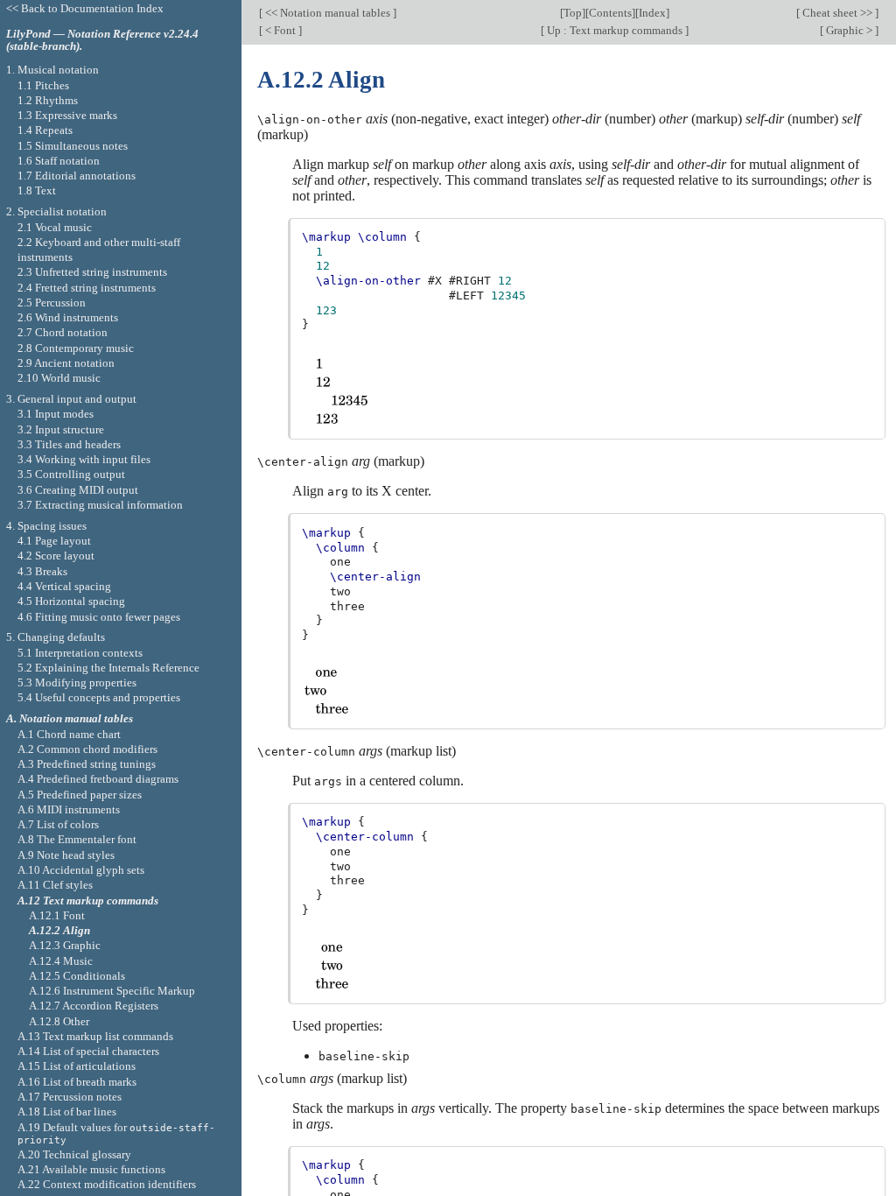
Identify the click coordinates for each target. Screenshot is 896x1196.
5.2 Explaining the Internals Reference (109, 667)
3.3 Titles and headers (69, 444)
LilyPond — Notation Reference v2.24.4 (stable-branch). (102, 40)
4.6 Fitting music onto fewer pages (99, 616)
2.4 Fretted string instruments (87, 287)
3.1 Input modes (56, 413)
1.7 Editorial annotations (77, 175)
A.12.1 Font (57, 915)
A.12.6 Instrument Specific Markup (112, 990)
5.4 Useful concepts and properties (99, 697)
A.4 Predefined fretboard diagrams (98, 778)
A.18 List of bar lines (67, 1111)
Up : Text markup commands (614, 30)
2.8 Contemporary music (76, 348)
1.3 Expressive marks (67, 115)
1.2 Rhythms (48, 100)
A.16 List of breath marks (77, 1081)
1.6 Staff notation (59, 160)
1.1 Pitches (43, 85)
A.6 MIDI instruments (69, 809)
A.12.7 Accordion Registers (93, 1005)
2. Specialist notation (56, 211)
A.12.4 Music (61, 960)
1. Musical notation (52, 69)
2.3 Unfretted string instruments (92, 271)
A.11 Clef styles (55, 884)
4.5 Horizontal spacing (71, 601)
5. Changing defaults (55, 637)
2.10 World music (59, 377)
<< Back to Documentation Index (85, 8)
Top (573, 12)
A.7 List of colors (58, 824)
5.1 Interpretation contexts (80, 652)
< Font (280, 30)
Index (652, 12)
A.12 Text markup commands (88, 900)
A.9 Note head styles (66, 855)
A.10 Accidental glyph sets (81, 869)
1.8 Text (37, 190)
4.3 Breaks (42, 571)
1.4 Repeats (45, 130)
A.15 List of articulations (77, 1066)
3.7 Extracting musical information (100, 504)
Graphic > (849, 30)
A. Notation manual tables (69, 718)
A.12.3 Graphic (65, 945)
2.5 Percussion (52, 302)
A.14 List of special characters (88, 1051)
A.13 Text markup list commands (95, 1036)
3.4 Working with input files (84, 459)
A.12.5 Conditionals (77, 975)
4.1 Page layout (54, 540)
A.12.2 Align (59, 930)
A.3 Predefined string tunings (87, 763)
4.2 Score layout (56, 555)
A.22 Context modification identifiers (107, 1184)
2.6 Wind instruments (68, 317)
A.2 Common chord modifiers (88, 749)
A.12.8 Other (59, 1021)
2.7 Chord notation (63, 332)
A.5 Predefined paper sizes (80, 794)
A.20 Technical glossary (74, 1154)
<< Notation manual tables (327, 12)
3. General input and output (71, 398)
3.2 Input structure (61, 429)
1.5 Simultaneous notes (73, 145)
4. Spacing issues (46, 525)
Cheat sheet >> (837, 12)
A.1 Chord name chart (69, 734)
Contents (610, 12)
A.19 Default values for (116, 1133)
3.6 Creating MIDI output (78, 489)
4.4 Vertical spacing (64, 586)
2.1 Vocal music (55, 227)
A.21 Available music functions (91, 1169)
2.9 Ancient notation (66, 362)
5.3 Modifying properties (77, 682)
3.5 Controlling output (71, 474)
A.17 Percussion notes (70, 1096)
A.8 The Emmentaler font (77, 839)
